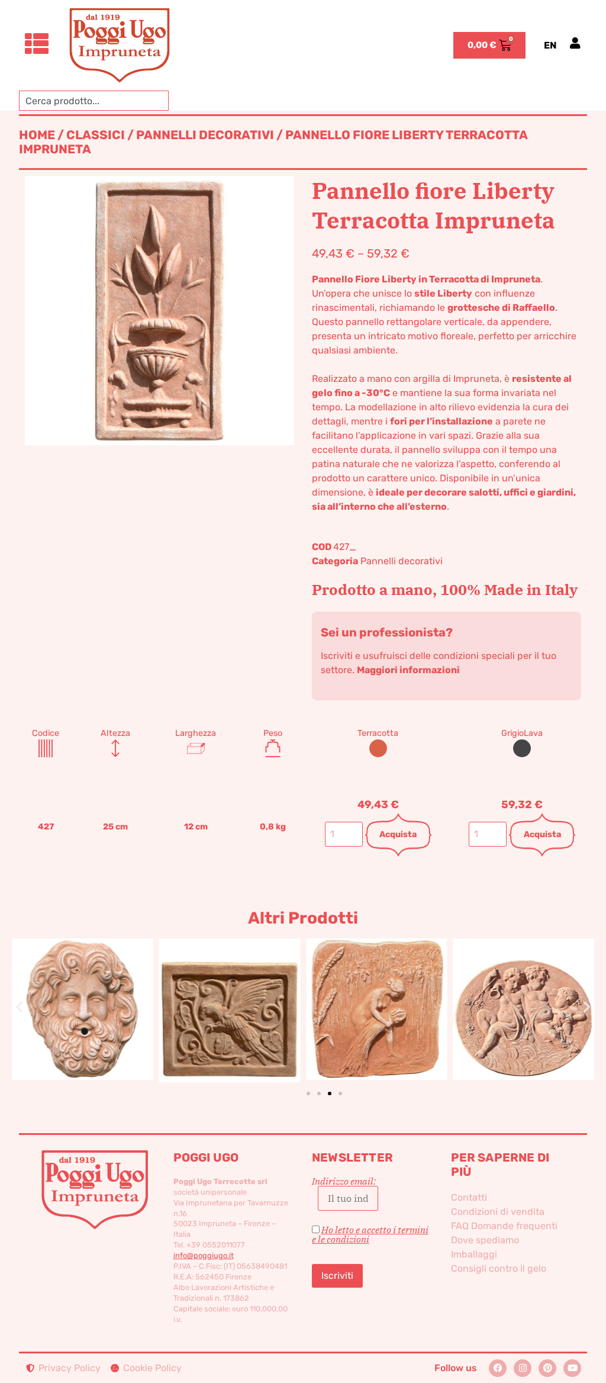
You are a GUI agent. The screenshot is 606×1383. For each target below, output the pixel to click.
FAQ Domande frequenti (504, 1225)
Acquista (398, 834)
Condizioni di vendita (497, 1211)
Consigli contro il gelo (498, 1268)
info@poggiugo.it (203, 1255)
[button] (19, 1006)
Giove (523, 990)
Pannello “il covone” (229, 991)
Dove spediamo (485, 1240)
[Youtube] (572, 1368)
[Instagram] (522, 1368)
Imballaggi (474, 1254)
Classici (95, 135)
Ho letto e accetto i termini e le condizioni (370, 1234)
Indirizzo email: (344, 1181)
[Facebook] (498, 1368)
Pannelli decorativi (205, 135)
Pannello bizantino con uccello (83, 990)
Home (37, 135)
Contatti (469, 1197)
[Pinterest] (547, 1368)
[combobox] (94, 101)
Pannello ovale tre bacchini (376, 991)
